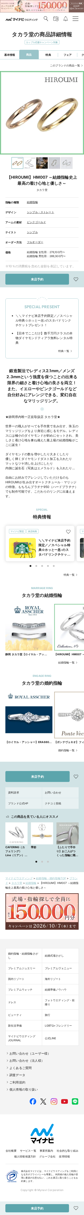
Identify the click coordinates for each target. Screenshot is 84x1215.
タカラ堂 (16, 883)
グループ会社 (47, 1156)
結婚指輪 (32, 202)
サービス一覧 (28, 1150)
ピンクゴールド (36, 222)
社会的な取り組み (67, 1150)
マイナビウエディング (19, 878)
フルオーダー (35, 242)
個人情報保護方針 (25, 1156)
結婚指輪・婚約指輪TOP (51, 878)
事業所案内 (46, 1150)
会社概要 (11, 1150)
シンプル (32, 232)
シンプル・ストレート (40, 212)
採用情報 (64, 1156)
